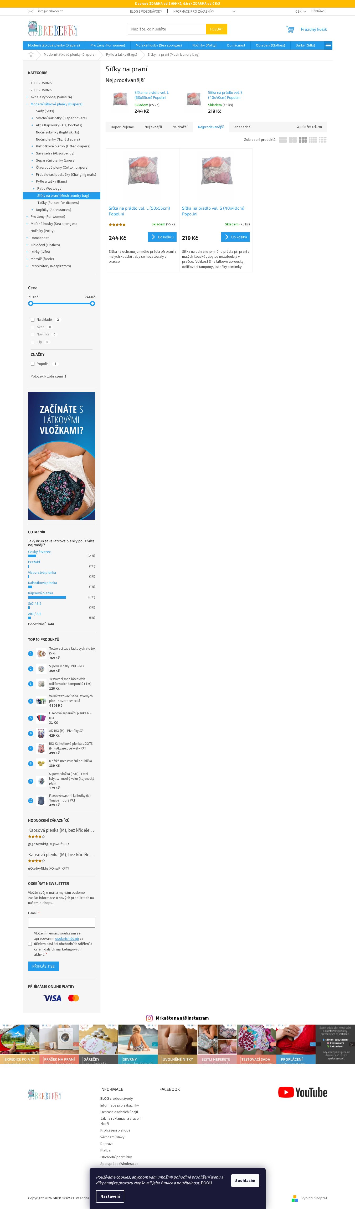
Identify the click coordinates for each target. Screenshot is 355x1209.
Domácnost (40, 238)
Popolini (46, 363)
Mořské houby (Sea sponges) (54, 223)
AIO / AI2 (34, 614)
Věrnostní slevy (112, 1137)
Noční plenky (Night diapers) (58, 139)
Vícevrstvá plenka (42, 572)
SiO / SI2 (34, 603)
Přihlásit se (43, 966)
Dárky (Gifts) (40, 252)
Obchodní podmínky (116, 1157)
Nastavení (110, 1196)
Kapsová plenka (40, 593)
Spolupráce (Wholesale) (119, 1163)
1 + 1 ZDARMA (41, 83)
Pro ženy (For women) (48, 216)
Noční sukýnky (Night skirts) (57, 132)
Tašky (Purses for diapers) (58, 202)
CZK (298, 11)
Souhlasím (245, 1181)
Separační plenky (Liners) (55, 160)
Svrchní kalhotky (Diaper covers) (61, 118)
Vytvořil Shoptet (314, 1198)
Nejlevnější (153, 127)
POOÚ (206, 1183)
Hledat (216, 29)
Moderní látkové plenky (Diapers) (57, 104)
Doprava (107, 1143)
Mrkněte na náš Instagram (182, 1018)
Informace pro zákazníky (193, 11)
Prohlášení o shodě (115, 1130)
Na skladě (48, 319)
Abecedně (242, 127)
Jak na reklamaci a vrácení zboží (120, 1121)
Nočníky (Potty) (43, 231)
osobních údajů (67, 938)
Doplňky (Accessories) (53, 210)
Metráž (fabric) (42, 259)
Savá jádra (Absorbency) (55, 153)
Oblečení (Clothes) (45, 245)
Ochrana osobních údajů (119, 1112)
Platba (105, 1150)
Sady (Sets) (45, 111)
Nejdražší (180, 127)
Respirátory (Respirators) (51, 266)
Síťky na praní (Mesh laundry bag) (63, 195)
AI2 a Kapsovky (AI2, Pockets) (59, 125)
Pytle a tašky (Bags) (51, 181)
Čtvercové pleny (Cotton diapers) (62, 167)
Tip (42, 342)
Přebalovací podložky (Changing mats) (66, 174)
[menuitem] (54, 45)
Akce (44, 327)
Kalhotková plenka (42, 583)
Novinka (46, 334)
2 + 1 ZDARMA (41, 90)
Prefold (34, 562)
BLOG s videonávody (146, 11)
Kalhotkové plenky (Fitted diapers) (63, 146)
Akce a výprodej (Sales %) (51, 97)
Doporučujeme (122, 127)
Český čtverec (39, 552)
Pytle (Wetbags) (50, 188)
